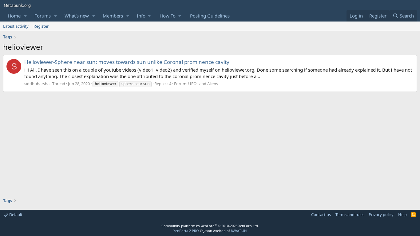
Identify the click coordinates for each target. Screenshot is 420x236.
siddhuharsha (37, 83)
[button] (25, 16)
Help (402, 214)
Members (113, 16)
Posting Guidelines (210, 16)
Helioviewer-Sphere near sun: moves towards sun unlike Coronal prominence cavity (126, 61)
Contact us (321, 214)
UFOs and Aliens (203, 83)
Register (41, 26)
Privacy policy (381, 214)
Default (15, 214)
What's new (77, 16)
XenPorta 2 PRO (186, 230)
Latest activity (16, 26)
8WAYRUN (239, 230)
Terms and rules (349, 214)
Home (14, 16)
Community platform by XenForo (210, 225)
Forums (42, 16)
